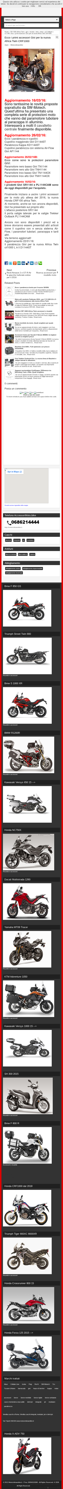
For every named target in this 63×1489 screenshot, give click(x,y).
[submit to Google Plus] (15, 263)
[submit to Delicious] (27, 263)
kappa (49, 1388)
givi (29, 1388)
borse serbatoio (50, 1398)
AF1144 (14, 151)
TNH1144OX (42, 176)
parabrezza (8, 1406)
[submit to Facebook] (6, 263)
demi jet (8, 540)
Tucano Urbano (9, 1388)
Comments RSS (54, 1487)
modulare (30, 540)
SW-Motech (45, 1384)
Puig (30, 1384)
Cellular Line (15, 1384)
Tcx (53, 1384)
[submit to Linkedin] (32, 263)
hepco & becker (39, 1388)
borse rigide (38, 1398)
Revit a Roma (10, 1177)
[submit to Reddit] (36, 263)
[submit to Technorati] (40, 263)
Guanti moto (9, 1172)
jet (23, 540)
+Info (32, 6)
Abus (6, 1384)
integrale (17, 540)
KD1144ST (33, 145)
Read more (40, 293)
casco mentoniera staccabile (14, 1402)
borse (16, 1398)
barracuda (21, 1388)
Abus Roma (9, 1174)
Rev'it (37, 1384)
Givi (7, 207)
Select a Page (10, 20)
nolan (56, 1388)
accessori (7, 1398)
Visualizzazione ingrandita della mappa (16, 505)
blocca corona (11, 554)
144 (45, 166)
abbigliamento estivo (13, 568)
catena (32, 554)
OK (39, 6)
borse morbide (26, 1398)
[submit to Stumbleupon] (19, 263)
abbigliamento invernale (14, 573)
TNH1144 (40, 169)
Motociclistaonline (17, 45)
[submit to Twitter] (10, 263)
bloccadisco (23, 554)
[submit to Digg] (23, 263)
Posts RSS (43, 1487)
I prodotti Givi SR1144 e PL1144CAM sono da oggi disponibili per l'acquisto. (31, 186)
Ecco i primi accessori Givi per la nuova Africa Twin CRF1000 (28, 39)
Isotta (24, 1384)
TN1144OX (44, 172)
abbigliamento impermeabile (32, 568)
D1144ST (40, 141)
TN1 (40, 166)
